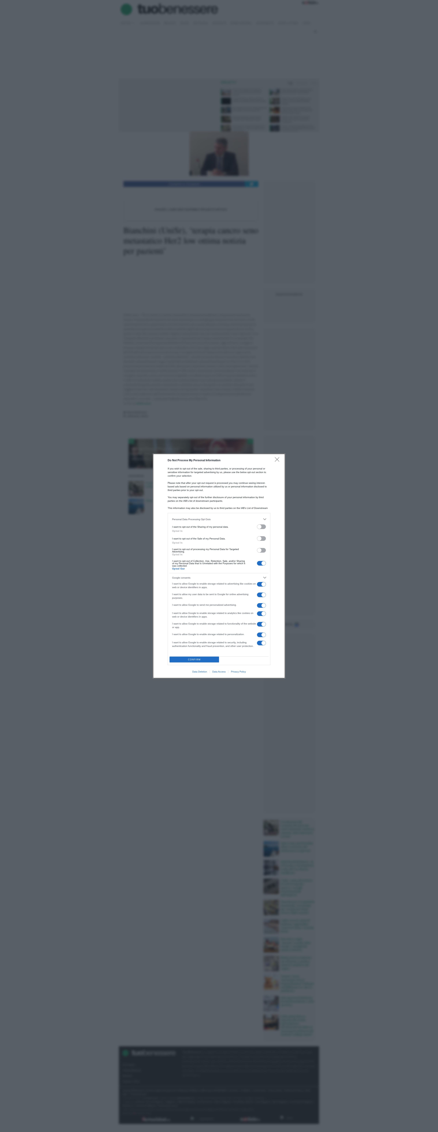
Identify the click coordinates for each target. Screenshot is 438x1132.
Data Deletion (199, 671)
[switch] (261, 526)
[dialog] (219, 566)
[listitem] (219, 519)
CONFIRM (194, 659)
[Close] (278, 460)
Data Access (219, 671)
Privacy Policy (238, 671)
